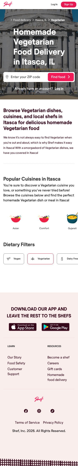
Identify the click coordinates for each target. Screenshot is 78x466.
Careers (53, 363)
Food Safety (16, 363)
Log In (54, 4)
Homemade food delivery (57, 377)
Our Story (14, 357)
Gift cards (54, 369)
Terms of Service (27, 423)
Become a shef (58, 357)
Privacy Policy (53, 423)
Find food (58, 77)
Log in (59, 89)
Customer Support (14, 371)
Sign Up (68, 4)
